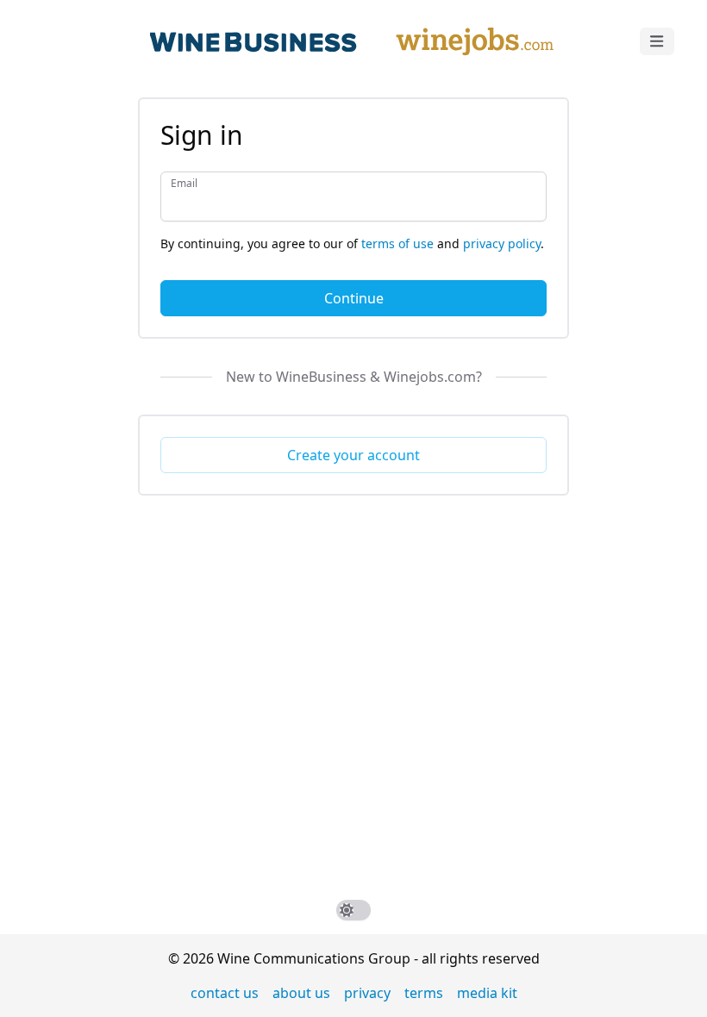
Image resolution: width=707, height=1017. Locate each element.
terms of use (397, 243)
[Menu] (657, 41)
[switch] (353, 910)
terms (423, 992)
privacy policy (502, 243)
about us (301, 992)
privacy (367, 992)
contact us (225, 992)
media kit (487, 992)
